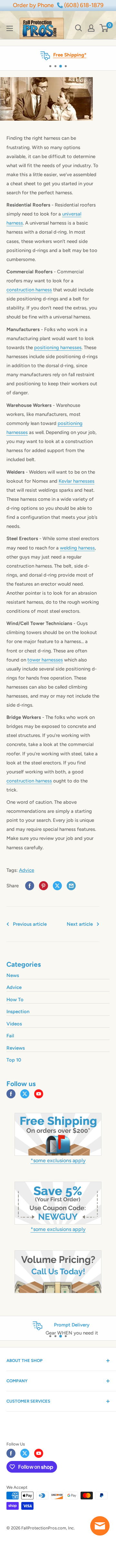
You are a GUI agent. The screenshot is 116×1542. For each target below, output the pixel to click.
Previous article (30, 924)
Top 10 (13, 1060)
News (12, 975)
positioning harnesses (58, 347)
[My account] (91, 28)
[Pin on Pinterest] (43, 885)
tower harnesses (45, 660)
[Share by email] (71, 885)
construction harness (29, 290)
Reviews (15, 1048)
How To (15, 1000)
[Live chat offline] (100, 1526)
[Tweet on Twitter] (57, 885)
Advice (26, 870)
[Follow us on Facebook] (10, 1093)
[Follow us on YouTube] (38, 1093)
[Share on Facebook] (29, 885)
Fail (10, 1036)
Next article (80, 924)
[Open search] (78, 28)
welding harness (77, 548)
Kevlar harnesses (76, 481)
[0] (104, 28)
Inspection (17, 1011)
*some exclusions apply (58, 1160)
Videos (14, 1024)
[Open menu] (9, 28)
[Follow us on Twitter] (24, 1093)
